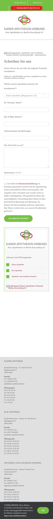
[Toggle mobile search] (43, 35)
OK (43, 510)
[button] (26, 265)
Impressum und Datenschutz (15, 516)
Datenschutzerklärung (27, 184)
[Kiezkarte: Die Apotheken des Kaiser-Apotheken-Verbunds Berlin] (26, 286)
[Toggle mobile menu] (48, 35)
